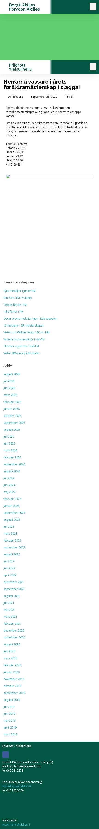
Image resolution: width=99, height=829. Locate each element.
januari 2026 (11, 409)
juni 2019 (9, 714)
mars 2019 (10, 734)
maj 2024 (9, 492)
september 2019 (14, 693)
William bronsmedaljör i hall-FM (24, 339)
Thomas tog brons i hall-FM (21, 346)
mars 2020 (10, 658)
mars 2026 (10, 395)
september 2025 (14, 423)
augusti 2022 (11, 554)
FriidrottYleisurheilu (20, 67)
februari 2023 (12, 540)
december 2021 (13, 582)
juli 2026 (8, 381)
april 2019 (10, 727)
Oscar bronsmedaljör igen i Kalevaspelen (30, 319)
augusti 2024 (11, 471)
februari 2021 (12, 624)
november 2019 (13, 679)
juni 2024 (9, 485)
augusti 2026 (11, 374)
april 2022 (10, 575)
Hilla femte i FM (13, 312)
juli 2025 (8, 437)
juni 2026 (9, 388)
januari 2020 (11, 672)
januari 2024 (11, 506)
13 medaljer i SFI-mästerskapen (23, 325)
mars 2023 (10, 534)
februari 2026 (12, 402)
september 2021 (14, 589)
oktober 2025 (12, 416)
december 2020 (13, 630)
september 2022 (14, 547)
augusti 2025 (11, 430)
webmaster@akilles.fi (16, 824)
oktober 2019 (12, 686)
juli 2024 (8, 478)
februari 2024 (12, 499)
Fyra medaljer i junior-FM (19, 291)
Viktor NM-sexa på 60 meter (21, 353)
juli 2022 (8, 561)
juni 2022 (9, 568)
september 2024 (14, 464)
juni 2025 (9, 443)
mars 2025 (10, 450)
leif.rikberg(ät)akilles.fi (16, 786)
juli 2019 (8, 707)
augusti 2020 (11, 644)
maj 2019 (9, 721)
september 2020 (14, 637)
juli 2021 (8, 603)
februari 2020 (12, 665)
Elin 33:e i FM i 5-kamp (17, 298)
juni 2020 (9, 651)
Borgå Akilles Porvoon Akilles (24, 7)
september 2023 (14, 513)
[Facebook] (5, 754)
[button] (93, 6)
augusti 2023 (11, 520)
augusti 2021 (11, 596)
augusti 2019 (11, 700)
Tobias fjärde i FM (15, 305)
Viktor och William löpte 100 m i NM (26, 332)
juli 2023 (8, 527)
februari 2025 (12, 457)
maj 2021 (9, 610)
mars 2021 (10, 617)
